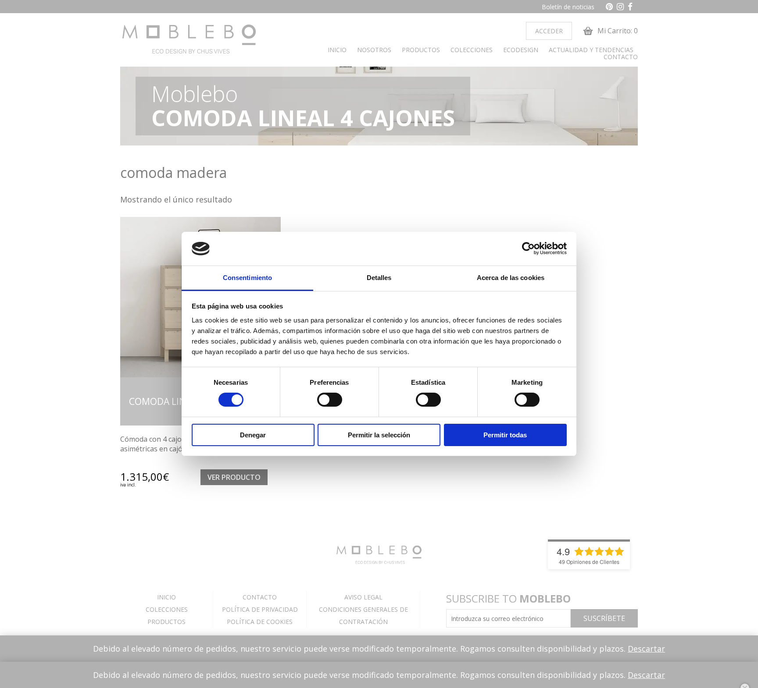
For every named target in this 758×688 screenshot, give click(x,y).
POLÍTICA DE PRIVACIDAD (260, 609)
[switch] (329, 400)
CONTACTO (621, 57)
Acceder (549, 31)
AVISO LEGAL (363, 597)
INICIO (337, 50)
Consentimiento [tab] (247, 277)
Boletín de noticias (568, 7)
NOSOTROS (374, 50)
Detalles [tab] (379, 277)
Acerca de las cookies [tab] (510, 277)
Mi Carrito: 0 (617, 30)
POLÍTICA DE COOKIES (260, 621)
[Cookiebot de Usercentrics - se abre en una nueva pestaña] (528, 248)
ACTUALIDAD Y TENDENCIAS (591, 50)
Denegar (253, 435)
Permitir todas (505, 435)
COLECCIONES (472, 50)
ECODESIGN (520, 50)
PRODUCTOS (421, 50)
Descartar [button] (646, 648)
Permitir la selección (379, 435)
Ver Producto (234, 477)
